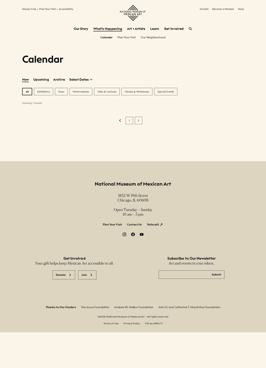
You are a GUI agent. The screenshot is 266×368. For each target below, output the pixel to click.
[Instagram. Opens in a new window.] (124, 234)
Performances (81, 91)
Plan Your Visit (112, 224)
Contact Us (134, 224)
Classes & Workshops (137, 91)
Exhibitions (43, 91)
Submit (216, 274)
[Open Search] (190, 29)
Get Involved (174, 29)
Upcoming (41, 80)
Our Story (81, 29)
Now (25, 80)
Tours (61, 91)
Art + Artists (136, 29)
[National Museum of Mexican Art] (133, 13)
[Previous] (120, 120)
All (27, 91)
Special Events (165, 91)
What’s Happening (107, 29)
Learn (154, 29)
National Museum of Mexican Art (133, 184)
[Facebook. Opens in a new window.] (133, 234)
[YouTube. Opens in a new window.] (141, 234)
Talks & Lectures (106, 91)
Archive (59, 80)
